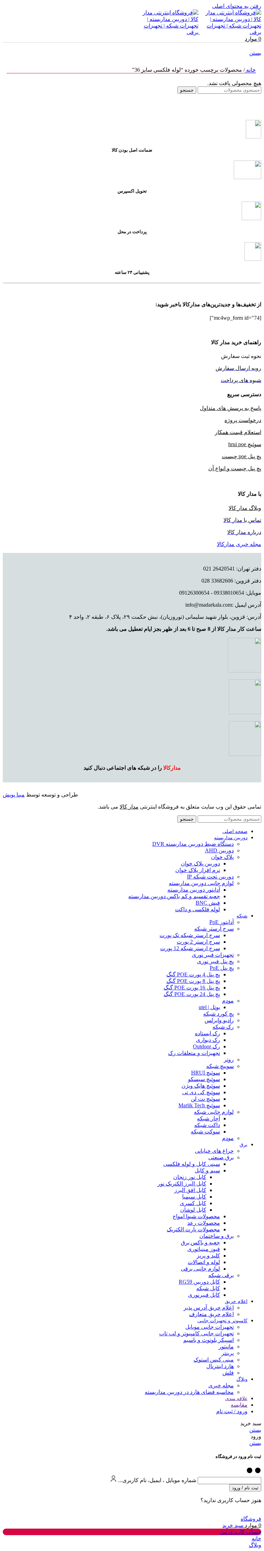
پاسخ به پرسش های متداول (230, 408)
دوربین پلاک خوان (200, 863)
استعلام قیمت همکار (238, 432)
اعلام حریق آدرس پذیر (209, 1308)
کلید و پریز (208, 1256)
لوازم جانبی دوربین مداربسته (201, 883)
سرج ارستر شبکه (214, 929)
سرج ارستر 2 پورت (198, 942)
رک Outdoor (206, 1046)
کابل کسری (193, 1203)
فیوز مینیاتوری (203, 1249)
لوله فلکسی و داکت (197, 909)
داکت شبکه (207, 1125)
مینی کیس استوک (214, 1360)
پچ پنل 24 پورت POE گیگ (192, 994)
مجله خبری (221, 1385)
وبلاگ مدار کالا (245, 508)
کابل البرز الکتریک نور (181, 1184)
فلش (228, 1373)
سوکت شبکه (205, 1131)
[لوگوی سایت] (229, 32)
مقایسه (239, 1405)
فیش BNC (208, 903)
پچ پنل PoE (222, 968)
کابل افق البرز (190, 1190)
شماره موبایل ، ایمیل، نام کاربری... (157, 1480)
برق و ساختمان (216, 1236)
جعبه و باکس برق (200, 1242)
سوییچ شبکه (220, 1066)
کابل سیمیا (194, 1197)
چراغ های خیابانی (214, 1151)
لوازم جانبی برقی (200, 1269)
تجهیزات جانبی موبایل (209, 1327)
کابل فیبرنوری (204, 1295)
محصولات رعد (203, 1223)
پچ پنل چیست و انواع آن (234, 468)
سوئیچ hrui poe (244, 444)
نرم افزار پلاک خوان (197, 870)
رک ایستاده (207, 1033)
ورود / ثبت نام (232, 1411)
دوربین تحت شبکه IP (210, 877)
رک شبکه (223, 1027)
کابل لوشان (193, 1210)
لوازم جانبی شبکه (214, 1112)
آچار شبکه (208, 1118)
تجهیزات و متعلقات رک (194, 1053)
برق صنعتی (221, 1157)
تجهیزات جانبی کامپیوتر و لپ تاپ (196, 1333)
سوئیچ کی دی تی (201, 1092)
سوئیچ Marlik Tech (199, 1105)
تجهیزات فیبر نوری (213, 955)
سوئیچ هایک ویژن (201, 1086)
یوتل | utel (209, 1007)
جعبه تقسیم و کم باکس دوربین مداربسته (174, 896)
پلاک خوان (222, 857)
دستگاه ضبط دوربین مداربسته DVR (193, 844)
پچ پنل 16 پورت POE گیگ (192, 987)
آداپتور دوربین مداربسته (193, 890)
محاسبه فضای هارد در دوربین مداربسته (189, 1392)
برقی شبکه (221, 1275)
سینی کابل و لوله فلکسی (191, 1164)
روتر (229, 1059)
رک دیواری (208, 1040)
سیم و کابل (207, 1170)
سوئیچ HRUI (205, 1073)
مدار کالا (129, 807)
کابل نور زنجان (189, 1177)
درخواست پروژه (242, 420)
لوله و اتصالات (204, 1262)
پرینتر (227, 1353)
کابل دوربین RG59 (199, 1282)
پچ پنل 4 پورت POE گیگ (193, 974)
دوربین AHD (219, 850)
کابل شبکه (208, 1288)
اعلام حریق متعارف (211, 1314)
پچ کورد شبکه (218, 1014)
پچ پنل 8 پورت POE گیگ (193, 981)
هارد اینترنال (220, 1366)
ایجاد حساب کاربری (235, 1512)
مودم (228, 1001)
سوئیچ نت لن (205, 1099)
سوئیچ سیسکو (204, 1079)
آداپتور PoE (221, 922)
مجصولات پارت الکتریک (193, 1229)
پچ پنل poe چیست (241, 456)
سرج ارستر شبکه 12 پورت (190, 948)
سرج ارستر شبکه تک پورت (190, 935)
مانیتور (226, 1346)
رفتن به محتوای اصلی (236, 6)
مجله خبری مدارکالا (239, 544)
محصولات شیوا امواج (196, 1216)
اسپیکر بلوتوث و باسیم (208, 1340)
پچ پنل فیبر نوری (215, 961)
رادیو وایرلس (219, 1020)
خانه (250, 70)
